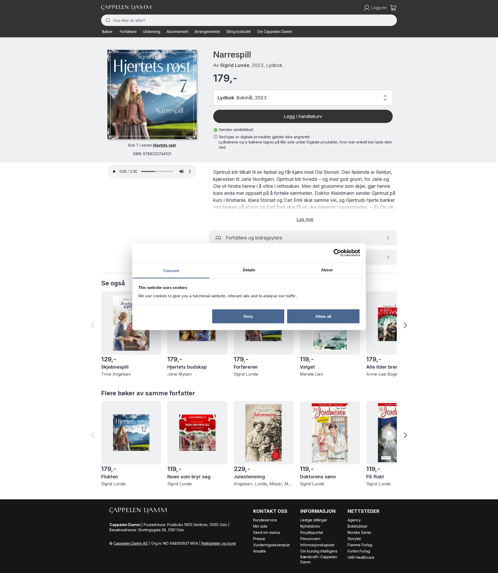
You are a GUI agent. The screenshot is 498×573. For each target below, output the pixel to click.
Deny (248, 316)
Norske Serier (359, 532)
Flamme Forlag (360, 545)
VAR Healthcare (361, 557)
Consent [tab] (171, 270)
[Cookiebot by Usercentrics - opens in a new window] (337, 253)
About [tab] (327, 269)
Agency (354, 520)
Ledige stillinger (313, 520)
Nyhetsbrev (310, 526)
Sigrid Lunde (234, 65)
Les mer (305, 219)
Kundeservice (265, 520)
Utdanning (151, 31)
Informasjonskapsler (317, 545)
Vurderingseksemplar (271, 545)
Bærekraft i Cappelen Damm (318, 559)
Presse (259, 538)
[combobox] (249, 20)
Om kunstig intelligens (318, 551)
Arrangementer (207, 31)
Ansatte (259, 551)
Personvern (310, 538)
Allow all (323, 316)
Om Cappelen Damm (274, 31)
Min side (260, 526)
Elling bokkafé (238, 31)
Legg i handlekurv (303, 116)
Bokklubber (358, 526)
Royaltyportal (311, 532)
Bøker (107, 31)
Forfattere (128, 31)
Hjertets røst (164, 145)
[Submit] (107, 20)
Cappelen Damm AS (131, 543)
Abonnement (177, 31)
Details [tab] (249, 269)
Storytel (354, 538)
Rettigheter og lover (219, 543)
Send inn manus (266, 532)
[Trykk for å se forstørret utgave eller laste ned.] (152, 94)
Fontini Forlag (359, 551)
